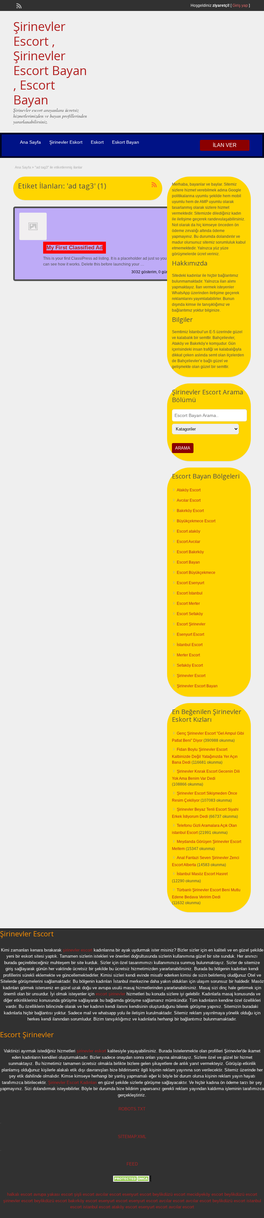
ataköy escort (124, 1206)
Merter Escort (188, 655)
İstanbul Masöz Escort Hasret (202, 874)
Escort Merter (188, 603)
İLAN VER (225, 145)
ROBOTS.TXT (132, 1109)
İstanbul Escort (190, 645)
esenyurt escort (136, 1194)
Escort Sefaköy (190, 614)
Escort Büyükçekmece (196, 572)
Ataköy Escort (189, 490)
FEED (132, 1164)
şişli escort (84, 1194)
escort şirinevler (110, 993)
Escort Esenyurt (190, 583)
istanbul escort (96, 1206)
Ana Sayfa (30, 142)
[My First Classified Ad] (33, 239)
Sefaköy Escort (190, 665)
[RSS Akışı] (18, 5)
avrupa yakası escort (53, 1194)
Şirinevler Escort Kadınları (72, 1082)
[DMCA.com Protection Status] (132, 1180)
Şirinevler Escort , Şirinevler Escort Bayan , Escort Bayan (50, 63)
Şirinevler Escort (191, 675)
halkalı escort (19, 1194)
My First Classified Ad (74, 248)
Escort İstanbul (190, 593)
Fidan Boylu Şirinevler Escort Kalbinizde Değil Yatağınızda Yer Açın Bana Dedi (205, 756)
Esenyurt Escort (190, 634)
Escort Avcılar (188, 541)
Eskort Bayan (125, 142)
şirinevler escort (77, 950)
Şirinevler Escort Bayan (197, 686)
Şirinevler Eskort (65, 142)
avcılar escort (108, 1194)
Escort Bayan (188, 562)
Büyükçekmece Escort (196, 521)
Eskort (97, 142)
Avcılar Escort (189, 500)
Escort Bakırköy (190, 552)
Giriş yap (240, 5)
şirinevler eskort (91, 1051)
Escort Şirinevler (191, 624)
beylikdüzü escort (169, 1194)
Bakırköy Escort (190, 510)
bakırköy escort (82, 1200)
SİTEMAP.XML (132, 1136)
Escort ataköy (188, 531)
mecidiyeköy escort (205, 1194)
